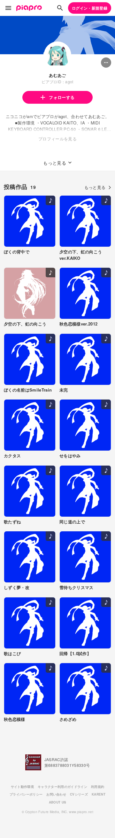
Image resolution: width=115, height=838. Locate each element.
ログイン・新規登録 (89, 8)
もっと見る (95, 187)
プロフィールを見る (57, 139)
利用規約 (97, 786)
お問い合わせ (56, 794)
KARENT (98, 794)
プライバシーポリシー (26, 794)
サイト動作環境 (22, 786)
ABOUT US (57, 802)
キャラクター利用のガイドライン (62, 786)
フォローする (61, 97)
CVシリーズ (79, 794)
